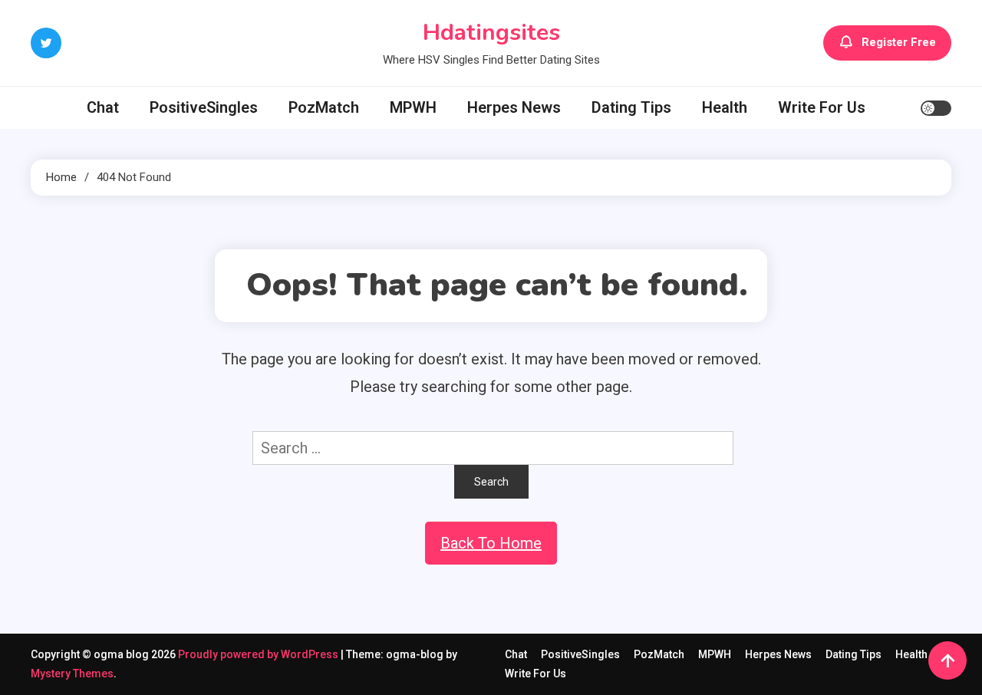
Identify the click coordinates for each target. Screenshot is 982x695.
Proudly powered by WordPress (259, 654)
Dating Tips (631, 107)
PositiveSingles (204, 107)
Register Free (899, 42)
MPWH (413, 107)
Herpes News (514, 107)
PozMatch (323, 107)
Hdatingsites (491, 32)
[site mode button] (936, 108)
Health (724, 107)
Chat (103, 107)
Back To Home (491, 543)
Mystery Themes (72, 673)
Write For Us (821, 107)
